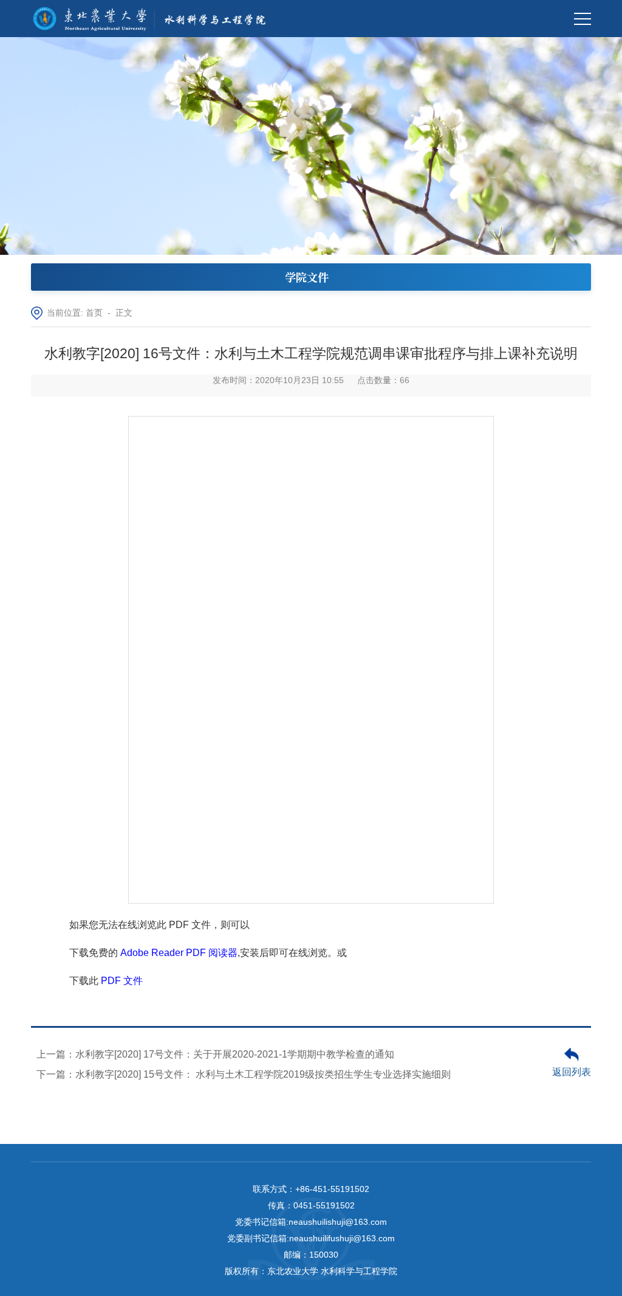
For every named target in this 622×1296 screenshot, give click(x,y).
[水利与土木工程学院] (153, 18)
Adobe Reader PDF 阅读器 (179, 952)
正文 (123, 312)
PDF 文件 (122, 980)
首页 (94, 312)
